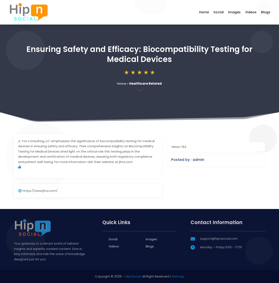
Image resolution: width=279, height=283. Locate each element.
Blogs (265, 12)
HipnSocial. (133, 276)
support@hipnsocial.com (219, 238)
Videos (251, 12)
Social (218, 12)
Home (204, 12)
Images (234, 12)
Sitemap (177, 276)
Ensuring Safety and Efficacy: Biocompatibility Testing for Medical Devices (139, 54)
